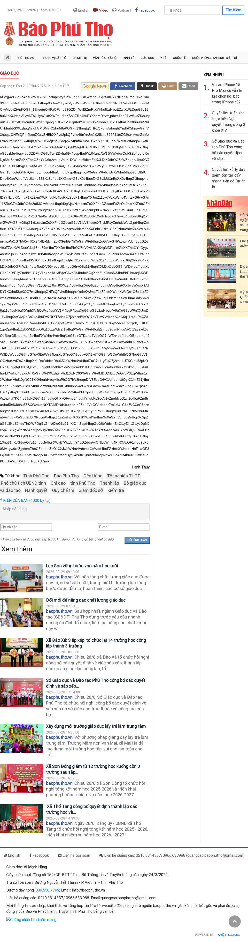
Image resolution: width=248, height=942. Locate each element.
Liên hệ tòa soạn (76, 855)
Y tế (163, 58)
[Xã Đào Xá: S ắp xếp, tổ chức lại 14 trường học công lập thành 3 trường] (22, 652)
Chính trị (80, 58)
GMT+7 (33, 10)
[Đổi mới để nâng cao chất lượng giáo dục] (22, 612)
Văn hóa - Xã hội (105, 58)
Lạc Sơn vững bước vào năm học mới (82, 565)
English (83, 10)
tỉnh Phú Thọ (82, 483)
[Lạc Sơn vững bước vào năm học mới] (22, 578)
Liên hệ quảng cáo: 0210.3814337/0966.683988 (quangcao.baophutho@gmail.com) (173, 855)
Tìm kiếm (233, 10)
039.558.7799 (47, 890)
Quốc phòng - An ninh (208, 58)
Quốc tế (179, 58)
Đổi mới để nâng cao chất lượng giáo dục (86, 600)
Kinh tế (129, 58)
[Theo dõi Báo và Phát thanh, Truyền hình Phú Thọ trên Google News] (95, 86)
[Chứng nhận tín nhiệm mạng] (31, 919)
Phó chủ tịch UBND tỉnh (23, 483)
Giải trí (231, 58)
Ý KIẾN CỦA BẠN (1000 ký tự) (25, 500)
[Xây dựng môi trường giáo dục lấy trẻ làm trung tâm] (22, 738)
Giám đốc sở (90, 490)
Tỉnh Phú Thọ (36, 475)
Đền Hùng (92, 475)
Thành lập (109, 483)
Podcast (124, 10)
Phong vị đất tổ (54, 58)
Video (103, 10)
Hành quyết (36, 490)
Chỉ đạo (58, 483)
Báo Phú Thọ (66, 475)
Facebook (146, 10)
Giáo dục (147, 58)
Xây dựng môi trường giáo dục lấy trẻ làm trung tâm (96, 726)
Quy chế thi (63, 490)
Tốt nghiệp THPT (123, 475)
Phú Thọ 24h (26, 58)
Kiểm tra (116, 490)
